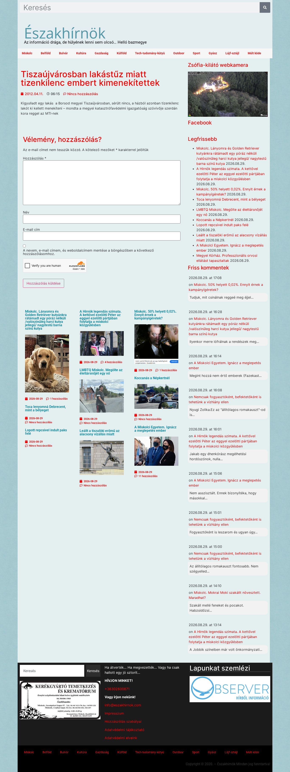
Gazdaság (101, 53)
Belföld (46, 53)
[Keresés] (265, 7)
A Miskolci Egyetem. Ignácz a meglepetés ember (155, 429)
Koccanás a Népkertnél (152, 378)
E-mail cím (31, 229)
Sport (196, 53)
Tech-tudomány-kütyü (150, 53)
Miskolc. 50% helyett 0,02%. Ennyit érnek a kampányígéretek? (155, 314)
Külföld (122, 53)
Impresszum (114, 713)
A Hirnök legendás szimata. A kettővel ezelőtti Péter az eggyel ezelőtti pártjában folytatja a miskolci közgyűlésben (101, 318)
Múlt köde (254, 53)
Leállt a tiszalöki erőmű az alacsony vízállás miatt (100, 432)
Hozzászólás (34, 158)
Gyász (213, 53)
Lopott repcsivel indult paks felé (46, 432)
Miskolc (27, 53)
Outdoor (178, 53)
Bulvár (63, 53)
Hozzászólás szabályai (123, 721)
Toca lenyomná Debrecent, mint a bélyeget (45, 408)
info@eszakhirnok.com (123, 705)
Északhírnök (65, 33)
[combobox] (52, 671)
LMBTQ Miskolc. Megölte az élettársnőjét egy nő (101, 371)
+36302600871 (117, 689)
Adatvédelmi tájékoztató (124, 730)
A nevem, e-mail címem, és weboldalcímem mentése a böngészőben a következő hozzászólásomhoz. (88, 252)
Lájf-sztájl (232, 53)
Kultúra (81, 53)
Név (26, 212)
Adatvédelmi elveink (121, 738)
